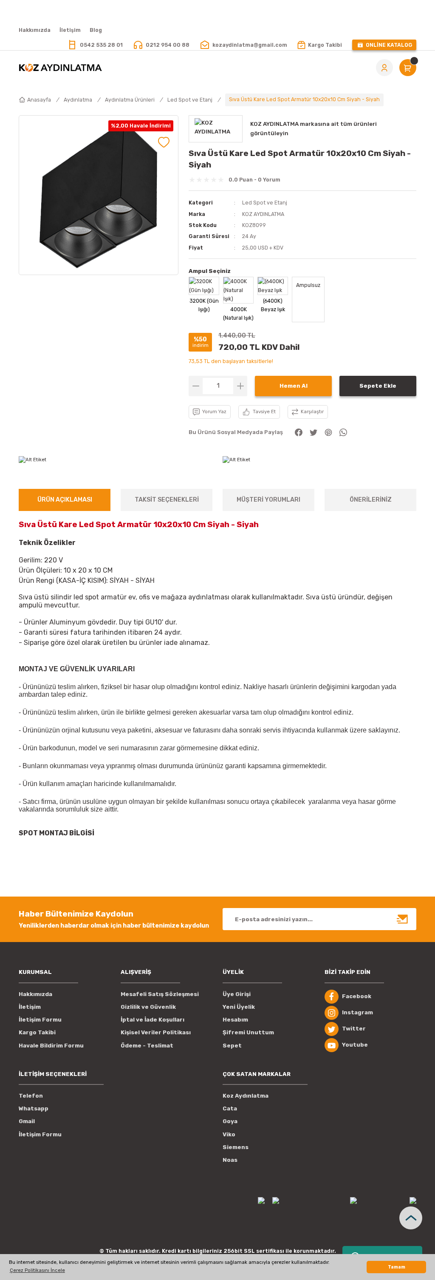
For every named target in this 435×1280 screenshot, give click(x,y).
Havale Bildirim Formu (51, 1045)
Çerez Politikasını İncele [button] (37, 1270)
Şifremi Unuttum (248, 1032)
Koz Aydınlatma (245, 1096)
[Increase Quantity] (240, 386)
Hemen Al (294, 386)
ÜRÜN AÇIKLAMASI (64, 499)
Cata (230, 1108)
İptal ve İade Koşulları (152, 1019)
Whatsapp (33, 1108)
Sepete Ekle (377, 386)
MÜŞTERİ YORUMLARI (268, 499)
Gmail (27, 1121)
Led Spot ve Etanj (264, 202)
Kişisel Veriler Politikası (156, 1032)
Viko (229, 1134)
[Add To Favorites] (164, 142)
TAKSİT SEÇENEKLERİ (167, 499)
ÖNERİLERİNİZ (371, 499)
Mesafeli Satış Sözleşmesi (160, 994)
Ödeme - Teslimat (147, 1045)
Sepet (232, 1045)
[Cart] (407, 67)
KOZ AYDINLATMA (263, 214)
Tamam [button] (396, 1267)
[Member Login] (384, 67)
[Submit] (403, 919)
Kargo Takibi (37, 1032)
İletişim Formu (40, 1019)
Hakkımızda (35, 994)
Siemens (236, 1147)
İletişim (30, 1007)
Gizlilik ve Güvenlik (148, 1007)
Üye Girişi (237, 994)
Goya (230, 1121)
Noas (230, 1160)
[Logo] (60, 67)
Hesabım (235, 1019)
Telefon (31, 1096)
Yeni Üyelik (239, 1007)
